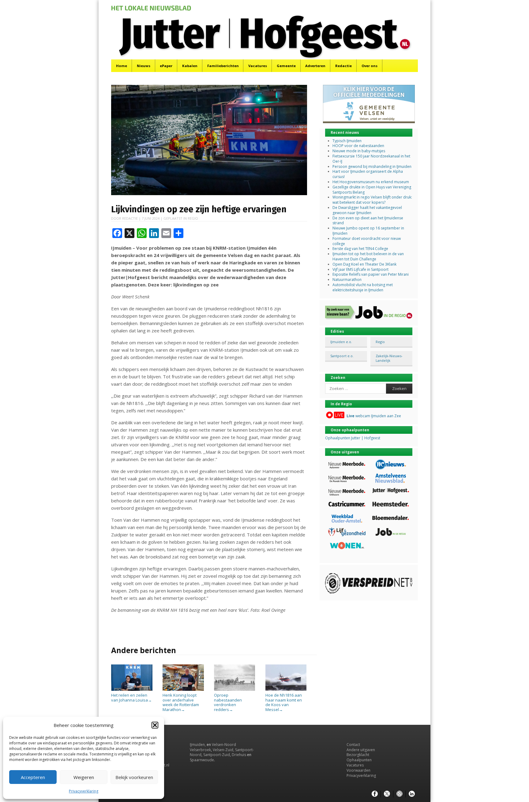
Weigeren (83, 777)
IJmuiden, (198, 744)
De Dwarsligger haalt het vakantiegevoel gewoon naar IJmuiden (367, 210)
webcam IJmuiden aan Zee (374, 415)
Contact (353, 744)
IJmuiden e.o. (341, 341)
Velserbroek (200, 749)
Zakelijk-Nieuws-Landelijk (389, 358)
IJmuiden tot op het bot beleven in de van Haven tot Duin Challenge (368, 256)
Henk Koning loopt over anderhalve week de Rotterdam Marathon (181, 702)
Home (121, 65)
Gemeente (286, 65)
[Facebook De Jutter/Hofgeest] (375, 794)
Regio (193, 218)
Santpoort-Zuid (216, 754)
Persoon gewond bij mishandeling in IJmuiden (371, 166)
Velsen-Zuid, (223, 749)
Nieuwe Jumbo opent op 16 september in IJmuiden (368, 230)
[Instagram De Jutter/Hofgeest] (399, 794)
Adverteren (315, 65)
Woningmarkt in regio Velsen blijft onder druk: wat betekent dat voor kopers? (372, 200)
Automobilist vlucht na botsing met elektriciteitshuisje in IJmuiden (362, 287)
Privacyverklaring (83, 791)
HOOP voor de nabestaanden (358, 145)
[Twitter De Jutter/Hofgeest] (387, 794)
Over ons (369, 65)
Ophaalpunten (359, 759)
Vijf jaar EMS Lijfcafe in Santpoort (360, 269)
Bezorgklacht (358, 754)
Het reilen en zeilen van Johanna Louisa (131, 697)
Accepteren (33, 777)
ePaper (166, 65)
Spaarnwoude (202, 759)
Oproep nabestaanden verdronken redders (228, 702)
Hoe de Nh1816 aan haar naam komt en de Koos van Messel (283, 702)
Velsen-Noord (224, 744)
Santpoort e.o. (342, 356)
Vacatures (257, 65)
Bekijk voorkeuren (134, 777)
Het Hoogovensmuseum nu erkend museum (370, 181)
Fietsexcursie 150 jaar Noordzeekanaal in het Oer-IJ (371, 158)
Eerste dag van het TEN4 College (360, 248)
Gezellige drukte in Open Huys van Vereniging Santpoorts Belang (371, 189)
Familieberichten (223, 65)
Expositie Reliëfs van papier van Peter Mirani (370, 274)
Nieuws (143, 65)
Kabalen (189, 65)
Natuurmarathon (347, 279)
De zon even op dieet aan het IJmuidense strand (367, 220)
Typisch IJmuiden (347, 140)
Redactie (343, 65)
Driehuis (239, 754)
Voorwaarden (358, 770)
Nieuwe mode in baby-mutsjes (358, 150)
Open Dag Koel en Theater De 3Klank (364, 264)
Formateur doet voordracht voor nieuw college (366, 241)
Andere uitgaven (361, 749)
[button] (155, 725)
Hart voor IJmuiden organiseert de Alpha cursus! (367, 174)
